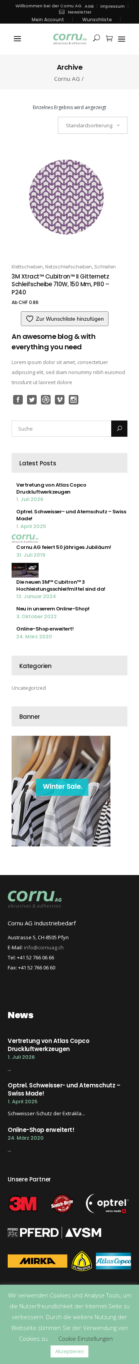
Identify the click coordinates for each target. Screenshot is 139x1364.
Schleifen (105, 266)
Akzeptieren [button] (69, 1351)
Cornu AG (67, 79)
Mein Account (48, 19)
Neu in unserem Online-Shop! (53, 608)
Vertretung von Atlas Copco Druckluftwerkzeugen (51, 488)
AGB (89, 6)
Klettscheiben (27, 266)
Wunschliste (97, 19)
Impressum (112, 6)
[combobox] (92, 125)
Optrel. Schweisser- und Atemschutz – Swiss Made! (71, 515)
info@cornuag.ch (44, 947)
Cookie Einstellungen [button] (85, 1338)
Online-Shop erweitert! (44, 628)
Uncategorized (29, 687)
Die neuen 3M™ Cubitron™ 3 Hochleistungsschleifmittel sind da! (60, 585)
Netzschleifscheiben (68, 266)
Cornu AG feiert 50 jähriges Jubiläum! (63, 547)
